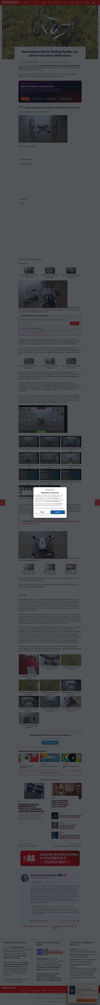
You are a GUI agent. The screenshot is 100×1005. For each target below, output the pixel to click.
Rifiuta (42, 512)
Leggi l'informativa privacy (57, 508)
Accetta (57, 512)
